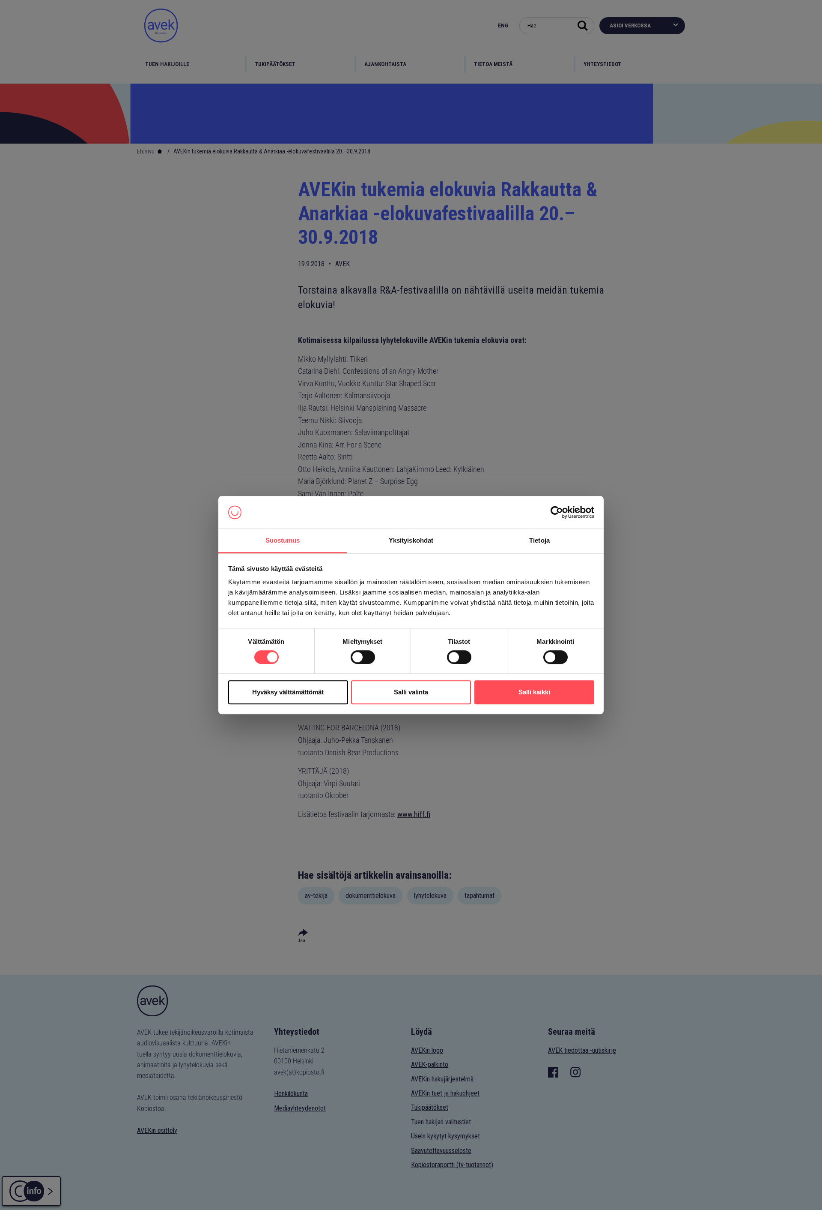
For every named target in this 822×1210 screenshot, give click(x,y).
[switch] (363, 657)
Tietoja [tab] (539, 540)
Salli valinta (411, 692)
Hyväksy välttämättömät (288, 692)
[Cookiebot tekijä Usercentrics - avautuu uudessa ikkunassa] (556, 512)
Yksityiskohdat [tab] (411, 540)
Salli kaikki (534, 692)
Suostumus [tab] (282, 540)
